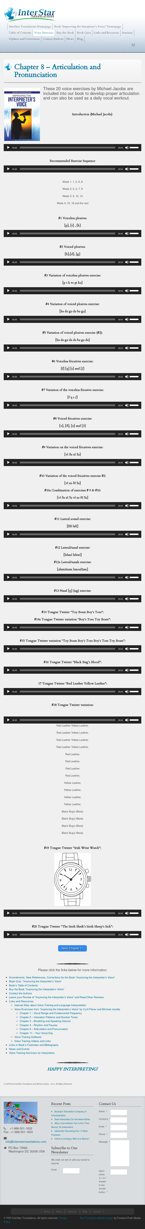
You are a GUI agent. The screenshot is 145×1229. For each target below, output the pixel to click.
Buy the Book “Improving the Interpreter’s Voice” (36, 989)
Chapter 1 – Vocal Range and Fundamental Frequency (51, 1013)
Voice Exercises (43, 33)
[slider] (135, 147)
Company (104, 1118)
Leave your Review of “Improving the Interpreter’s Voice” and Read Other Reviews (56, 997)
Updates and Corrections (24, 39)
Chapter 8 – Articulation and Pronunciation (44, 1029)
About (59, 1211)
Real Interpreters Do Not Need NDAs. (72, 1119)
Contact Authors (53, 39)
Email (54, 1169)
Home (47, 1211)
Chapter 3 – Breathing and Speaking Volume (45, 1021)
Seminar (127, 33)
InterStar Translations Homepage (30, 26)
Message (104, 1141)
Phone (103, 1134)
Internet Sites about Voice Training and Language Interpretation (50, 1005)
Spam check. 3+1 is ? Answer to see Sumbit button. (103, 1181)
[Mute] (127, 147)
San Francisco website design (96, 1218)
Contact (97, 1211)
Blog (80, 39)
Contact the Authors (20, 993)
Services (72, 1211)
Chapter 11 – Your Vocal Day (36, 1033)
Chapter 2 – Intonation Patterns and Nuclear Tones (49, 1017)
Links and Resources (106, 33)
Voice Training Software (27, 1037)
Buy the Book (65, 33)
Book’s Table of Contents (23, 985)
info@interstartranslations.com (25, 1141)
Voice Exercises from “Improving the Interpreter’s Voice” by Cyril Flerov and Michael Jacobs (67, 1009)
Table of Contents (20, 33)
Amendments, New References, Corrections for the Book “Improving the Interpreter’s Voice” (62, 977)
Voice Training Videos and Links (32, 1041)
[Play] (8, 147)
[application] (72, 147)
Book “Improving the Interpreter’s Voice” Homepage (87, 26)
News (70, 39)
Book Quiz (84, 33)
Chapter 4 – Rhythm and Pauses (38, 1025)
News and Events (19, 1049)
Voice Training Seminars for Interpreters (32, 1053)
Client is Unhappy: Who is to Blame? (71, 1138)
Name (103, 1111)
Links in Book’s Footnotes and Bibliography (34, 1045)
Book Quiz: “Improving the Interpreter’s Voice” (35, 981)
